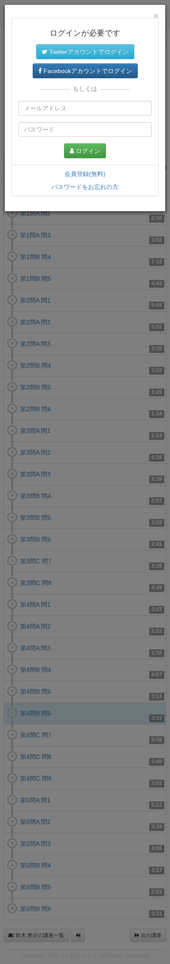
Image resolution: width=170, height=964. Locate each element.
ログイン (87, 150)
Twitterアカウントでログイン (88, 51)
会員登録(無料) (85, 173)
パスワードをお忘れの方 (85, 186)
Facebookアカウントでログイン (87, 70)
